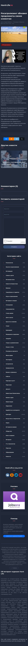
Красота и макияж (11, 321)
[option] (14, 159)
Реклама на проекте (12, 351)
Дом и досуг (9, 317)
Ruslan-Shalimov (8, 22)
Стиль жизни (9, 313)
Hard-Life (7, 5)
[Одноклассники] (11, 138)
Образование (10, 452)
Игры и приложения (12, 296)
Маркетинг (9, 406)
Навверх (15, 568)
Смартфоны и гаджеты (12, 292)
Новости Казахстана (12, 283)
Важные (8, 288)
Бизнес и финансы (11, 372)
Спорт (7, 326)
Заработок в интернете (13, 410)
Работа (8, 376)
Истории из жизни (11, 427)
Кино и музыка (10, 435)
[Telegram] (16, 138)
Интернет (8, 439)
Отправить (14, 247)
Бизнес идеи (9, 397)
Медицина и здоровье (12, 334)
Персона (8, 448)
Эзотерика (9, 359)
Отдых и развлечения (12, 342)
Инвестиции (9, 401)
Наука (7, 422)
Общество (21, 22)
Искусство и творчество (13, 418)
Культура (16, 22)
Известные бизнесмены (13, 393)
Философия (9, 355)
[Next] (26, 146)
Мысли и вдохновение (12, 267)
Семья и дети (10, 275)
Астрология (9, 363)
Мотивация (9, 271)
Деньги (8, 389)
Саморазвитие (10, 309)
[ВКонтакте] (6, 138)
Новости (8, 456)
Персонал (9, 384)
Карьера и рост (10, 380)
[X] (21, 138)
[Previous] (23, 146)
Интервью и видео (11, 300)
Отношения (9, 304)
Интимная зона (10, 279)
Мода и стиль (10, 347)
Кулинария (9, 330)
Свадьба (8, 338)
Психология (9, 262)
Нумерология (10, 368)
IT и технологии (10, 443)
